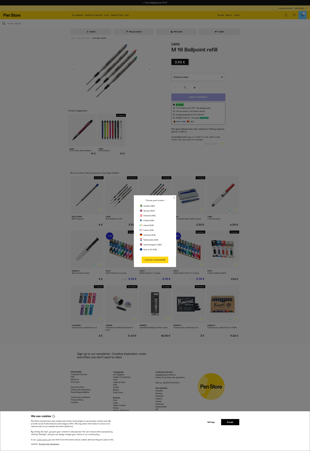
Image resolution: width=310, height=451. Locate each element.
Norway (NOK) (149, 211)
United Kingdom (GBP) (152, 245)
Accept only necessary (49, 444)
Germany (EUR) (149, 235)
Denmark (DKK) (149, 216)
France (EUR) (148, 230)
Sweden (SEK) (149, 206)
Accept (230, 422)
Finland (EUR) (148, 220)
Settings (211, 422)
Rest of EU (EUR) (150, 250)
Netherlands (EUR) (150, 240)
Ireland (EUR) (148, 225)
